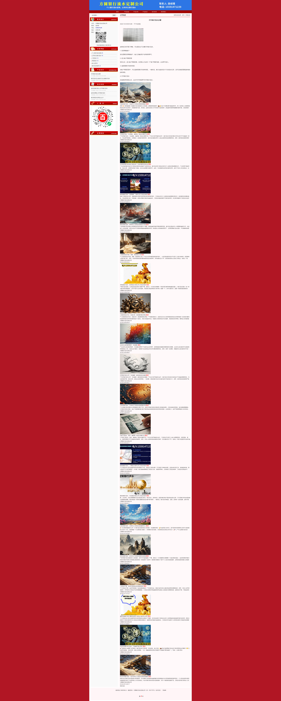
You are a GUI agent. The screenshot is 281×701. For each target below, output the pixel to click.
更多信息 (122, 686)
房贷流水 (94, 60)
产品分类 (135, 12)
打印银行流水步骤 (95, 74)
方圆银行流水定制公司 (126, 109)
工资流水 (94, 58)
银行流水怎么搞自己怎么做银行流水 (100, 78)
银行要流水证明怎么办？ (97, 97)
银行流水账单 (95, 66)
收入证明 (94, 63)
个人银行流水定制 (96, 53)
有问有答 (154, 12)
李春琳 (164, 690)
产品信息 (126, 12)
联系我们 (163, 12)
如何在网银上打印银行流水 (98, 93)
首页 (117, 12)
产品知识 (145, 12)
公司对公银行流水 (96, 55)
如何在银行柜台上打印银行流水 (99, 88)
